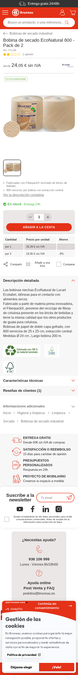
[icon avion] (69, 497)
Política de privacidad (21, 655)
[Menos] (30, 217)
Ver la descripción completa (23, 195)
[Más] (48, 217)
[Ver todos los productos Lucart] (67, 65)
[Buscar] (67, 22)
